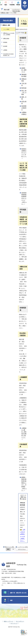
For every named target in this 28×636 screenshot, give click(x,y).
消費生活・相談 (5, 12)
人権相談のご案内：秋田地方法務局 (23, 432)
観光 (6, 4)
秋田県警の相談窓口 (23, 107)
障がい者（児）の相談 (23, 92)
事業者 (18, 4)
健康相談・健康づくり (23, 69)
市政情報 (12, 4)
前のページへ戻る (9, 547)
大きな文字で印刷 (18, 33)
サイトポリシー (20, 621)
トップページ (15, 9)
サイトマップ (14, 623)
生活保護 (5, 46)
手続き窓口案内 (16, 11)
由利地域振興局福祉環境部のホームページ (24, 198)
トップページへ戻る (22, 547)
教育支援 (23, 88)
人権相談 (5, 50)
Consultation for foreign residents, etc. (8, 54)
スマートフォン (22, 549)
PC (13, 549)
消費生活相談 (6, 38)
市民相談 (5, 42)
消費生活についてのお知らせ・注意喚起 (8, 34)
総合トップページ (8, 621)
